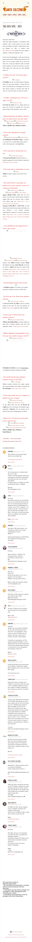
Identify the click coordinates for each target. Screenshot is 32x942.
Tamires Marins (12, 825)
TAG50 (16, 441)
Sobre (5, 15)
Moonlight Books (12, 617)
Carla (9, 496)
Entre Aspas (15, 519)
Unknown (10, 451)
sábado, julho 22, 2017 (19, 451)
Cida (9, 606)
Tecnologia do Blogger (17, 931)
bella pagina (11, 590)
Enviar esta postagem (16, 438)
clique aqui (10, 308)
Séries (20, 15)
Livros (15, 15)
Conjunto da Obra (9, 50)
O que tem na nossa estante (15, 755)
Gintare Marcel (21, 934)
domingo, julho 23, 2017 (18, 466)
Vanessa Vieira (12, 660)
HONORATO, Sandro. (13, 567)
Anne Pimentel (12, 803)
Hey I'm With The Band (14, 761)
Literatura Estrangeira (13, 819)
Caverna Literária (13, 695)
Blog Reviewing (12, 654)
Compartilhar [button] (6, 438)
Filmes (10, 15)
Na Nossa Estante (13, 735)
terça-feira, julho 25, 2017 (22, 679)
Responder (11, 462)
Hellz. (9, 466)
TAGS (20, 441)
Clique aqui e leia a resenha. (10, 162)
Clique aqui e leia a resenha (20, 326)
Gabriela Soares (12, 780)
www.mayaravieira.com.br (15, 459)
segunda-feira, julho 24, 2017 (16, 548)
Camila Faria (11, 679)
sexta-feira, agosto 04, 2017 (15, 827)
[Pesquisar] (28, 2)
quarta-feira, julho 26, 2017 (15, 762)
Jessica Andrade (12, 547)
